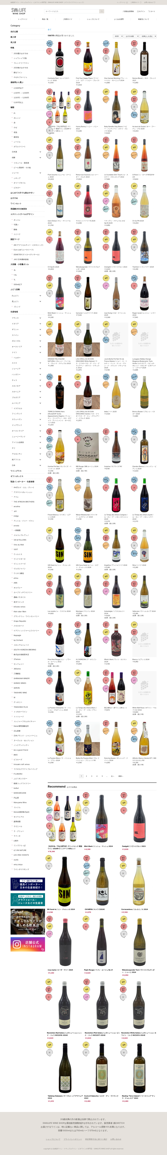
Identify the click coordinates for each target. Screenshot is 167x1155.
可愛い (16, 225)
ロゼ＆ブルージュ (20, 77)
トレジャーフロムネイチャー (25, 721)
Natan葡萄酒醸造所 (21, 726)
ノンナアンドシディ (21, 745)
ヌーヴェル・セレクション (24, 740)
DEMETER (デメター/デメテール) (26, 254)
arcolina (17, 506)
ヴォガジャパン (20, 569)
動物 (15, 229)
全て (49, 29)
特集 (12, 47)
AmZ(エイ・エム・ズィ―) (24, 487)
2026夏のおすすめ (21, 53)
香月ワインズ (19, 602)
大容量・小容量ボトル (20, 264)
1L (14, 280)
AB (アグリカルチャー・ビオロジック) (28, 245)
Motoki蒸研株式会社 (21, 812)
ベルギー (17, 358)
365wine (17, 669)
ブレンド (17, 307)
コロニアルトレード (21, 645)
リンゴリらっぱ (20, 845)
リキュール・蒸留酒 (21, 163)
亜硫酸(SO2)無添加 (19, 209)
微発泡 (16, 137)
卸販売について (143, 19)
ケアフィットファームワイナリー (26, 631)
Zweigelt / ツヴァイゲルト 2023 (134, 846)
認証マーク (15, 239)
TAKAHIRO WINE (20, 693)
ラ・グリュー (19, 831)
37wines (17, 659)
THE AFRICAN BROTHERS (24, 502)
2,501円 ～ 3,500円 (21, 93)
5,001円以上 (18, 102)
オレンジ (17, 118)
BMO (16, 755)
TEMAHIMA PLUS (21, 707)
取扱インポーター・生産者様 (22, 481)
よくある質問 (119, 19)
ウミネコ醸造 (19, 573)
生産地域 (14, 312)
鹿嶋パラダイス (20, 597)
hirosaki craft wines (22, 764)
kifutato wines (19, 607)
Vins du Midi (19, 545)
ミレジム (17, 807)
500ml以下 (18, 284)
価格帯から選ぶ (17, 82)
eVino (16, 578)
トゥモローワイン (20, 712)
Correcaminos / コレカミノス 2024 (134, 909)
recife (16, 860)
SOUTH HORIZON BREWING (25, 650)
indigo (16, 516)
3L (15, 270)
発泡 (15, 132)
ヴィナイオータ (20, 559)
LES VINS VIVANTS (21, 855)
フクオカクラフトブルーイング (25, 769)
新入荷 (13, 37)
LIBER (16, 841)
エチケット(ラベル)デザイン (22, 214)
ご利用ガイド (67, 19)
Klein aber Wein (20, 611)
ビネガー (17, 188)
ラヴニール (18, 826)
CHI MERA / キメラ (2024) (95, 909)
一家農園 (17, 530)
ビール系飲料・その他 (22, 167)
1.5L (15, 275)
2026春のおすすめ (21, 68)
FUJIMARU (18, 774)
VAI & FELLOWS (20, 540)
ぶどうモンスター (20, 778)
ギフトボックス (17, 476)
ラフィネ (17, 836)
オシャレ (17, 220)
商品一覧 (45, 19)
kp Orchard (18, 640)
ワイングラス (16, 471)
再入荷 (13, 42)
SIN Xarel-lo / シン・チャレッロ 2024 (61, 909)
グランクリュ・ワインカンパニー (26, 616)
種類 (12, 107)
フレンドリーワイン (21, 63)
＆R (15, 511)
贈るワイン (18, 72)
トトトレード (19, 716)
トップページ (22, 19)
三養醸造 (17, 673)
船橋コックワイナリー (22, 783)
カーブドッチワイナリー (23, 592)
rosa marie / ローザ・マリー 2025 (60, 970)
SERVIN (17, 688)
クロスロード (19, 626)
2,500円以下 (18, 88)
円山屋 (16, 798)
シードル (17, 142)
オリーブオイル (20, 183)
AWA (15, 583)
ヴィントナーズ (20, 564)
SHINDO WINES (20, 683)
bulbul (16, 788)
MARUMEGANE (20, 793)
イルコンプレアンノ (21, 535)
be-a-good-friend (21, 750)
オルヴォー (18, 588)
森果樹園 (17, 821)
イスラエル (18, 408)
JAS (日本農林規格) (21, 259)
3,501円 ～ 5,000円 (21, 98)
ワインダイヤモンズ (21, 869)
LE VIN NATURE (20, 850)
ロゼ (15, 127)
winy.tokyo (18, 864)
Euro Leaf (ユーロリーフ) (24, 250)
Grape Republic (20, 621)
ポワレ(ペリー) (19, 146)
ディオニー (18, 702)
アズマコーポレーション (23, 492)
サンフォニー (19, 664)
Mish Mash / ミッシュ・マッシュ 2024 (98, 846)
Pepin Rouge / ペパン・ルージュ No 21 (98, 970)
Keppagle (17, 635)
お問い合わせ (115, 1139)
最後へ (120, 776)
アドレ (16, 497)
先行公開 (14, 31)
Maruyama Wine (20, 802)
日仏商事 (17, 731)
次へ (112, 776)
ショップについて (93, 19)
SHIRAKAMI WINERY (22, 678)
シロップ (17, 178)
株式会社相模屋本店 (21, 654)
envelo (16, 526)
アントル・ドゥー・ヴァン (24, 521)
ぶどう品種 (15, 289)
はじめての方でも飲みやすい (22, 193)
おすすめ (14, 198)
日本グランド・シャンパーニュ (25, 736)
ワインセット (16, 203)
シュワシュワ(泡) (20, 58)
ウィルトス (18, 554)
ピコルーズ (18, 759)
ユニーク (17, 234)
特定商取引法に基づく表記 (96, 1139)
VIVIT (16, 549)
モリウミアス (19, 817)
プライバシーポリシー (73, 1139)
